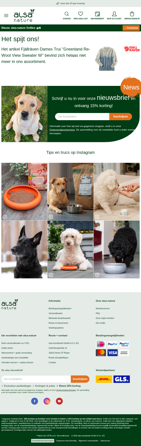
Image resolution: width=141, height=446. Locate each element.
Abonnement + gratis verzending (16, 353)
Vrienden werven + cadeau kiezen (17, 362)
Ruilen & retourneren (58, 323)
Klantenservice (103, 308)
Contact (52, 362)
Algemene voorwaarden (88, 441)
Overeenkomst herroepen (42, 441)
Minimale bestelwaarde (59, 318)
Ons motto (100, 323)
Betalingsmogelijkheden (60, 308)
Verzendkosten (56, 313)
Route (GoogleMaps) (58, 357)
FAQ (98, 313)
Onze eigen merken (105, 318)
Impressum (105, 441)
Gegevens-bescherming (66, 441)
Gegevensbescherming (62, 129)
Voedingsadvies (56, 328)
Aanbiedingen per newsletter (14, 357)
